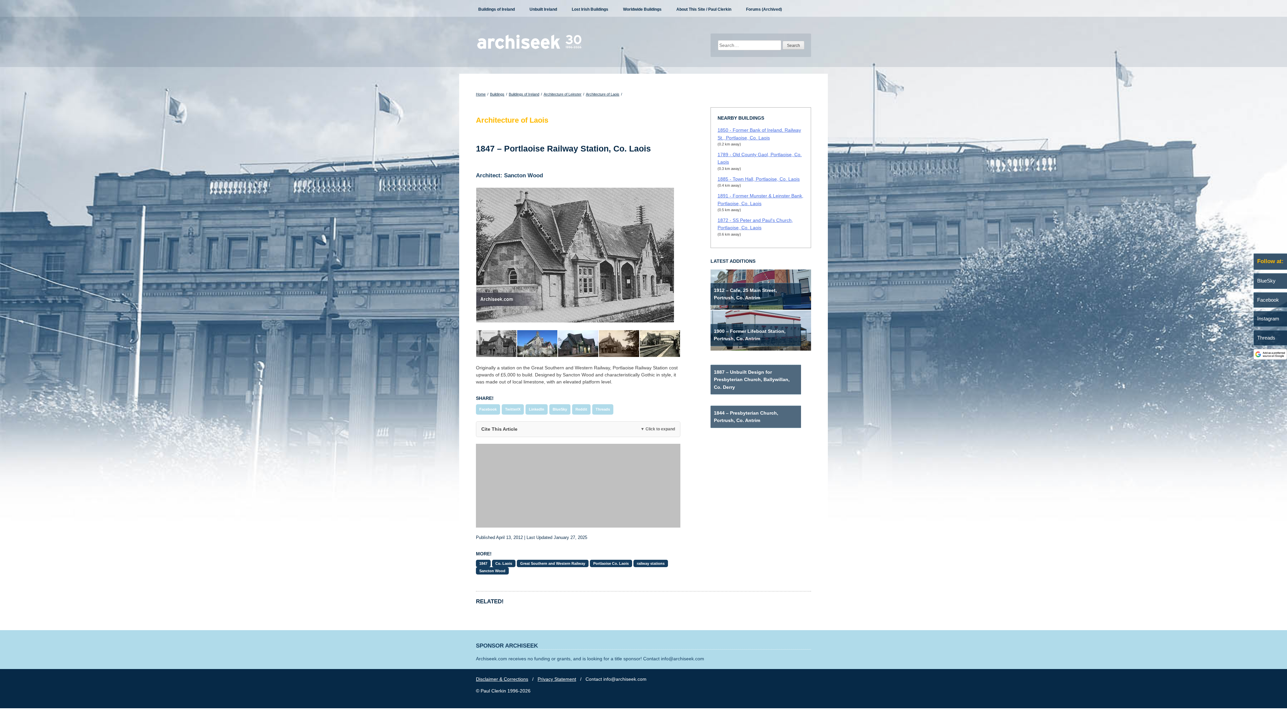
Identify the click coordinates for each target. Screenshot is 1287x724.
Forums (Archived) (764, 9)
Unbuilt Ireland (543, 9)
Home (481, 94)
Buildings (497, 94)
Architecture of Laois (602, 94)
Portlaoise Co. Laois (611, 563)
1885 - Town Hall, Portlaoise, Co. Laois (759, 179)
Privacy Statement (557, 679)
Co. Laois (503, 563)
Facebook (488, 409)
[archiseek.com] (529, 48)
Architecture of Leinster (562, 94)
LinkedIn (536, 409)
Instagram (1268, 318)
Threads (603, 409)
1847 (483, 563)
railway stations (651, 563)
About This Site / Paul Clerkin (703, 9)
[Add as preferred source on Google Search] (1270, 358)
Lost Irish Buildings (590, 9)
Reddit (581, 409)
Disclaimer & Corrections (502, 679)
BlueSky (560, 409)
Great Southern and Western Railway (552, 563)
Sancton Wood (492, 571)
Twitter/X (512, 409)
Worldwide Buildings (642, 9)
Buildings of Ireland (496, 9)
